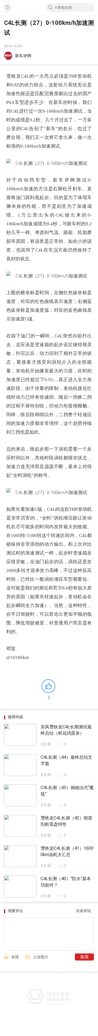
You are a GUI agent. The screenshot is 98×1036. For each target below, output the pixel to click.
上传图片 (40, 957)
